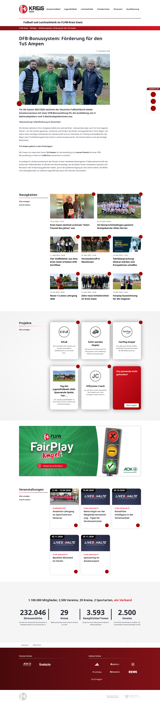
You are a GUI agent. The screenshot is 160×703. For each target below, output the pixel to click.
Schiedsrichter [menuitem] (103, 9)
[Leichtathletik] (153, 101)
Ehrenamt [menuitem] (118, 9)
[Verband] (153, 108)
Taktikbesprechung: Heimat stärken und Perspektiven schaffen (125, 261)
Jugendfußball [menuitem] (70, 9)
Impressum (25, 645)
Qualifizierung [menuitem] (132, 9)
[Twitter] (27, 51)
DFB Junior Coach (95, 386)
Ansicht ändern (24, 205)
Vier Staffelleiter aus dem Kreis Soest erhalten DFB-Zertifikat (64, 261)
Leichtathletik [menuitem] (87, 9)
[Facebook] (21, 51)
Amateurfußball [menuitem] (53, 9)
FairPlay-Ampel (127, 341)
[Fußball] (153, 94)
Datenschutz (37, 645)
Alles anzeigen (24, 201)
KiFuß (64, 341)
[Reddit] (34, 51)
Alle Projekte (131, 405)
